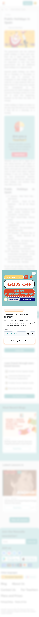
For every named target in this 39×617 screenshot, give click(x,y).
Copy (31, 333)
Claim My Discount (18, 341)
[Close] (34, 273)
